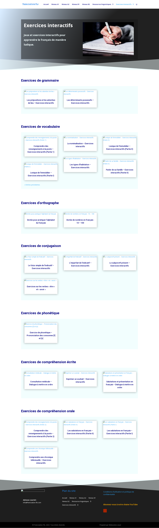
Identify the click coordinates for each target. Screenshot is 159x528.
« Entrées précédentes (32, 185)
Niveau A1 (55, 4)
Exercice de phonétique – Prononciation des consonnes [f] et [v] (41, 335)
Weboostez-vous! (115, 525)
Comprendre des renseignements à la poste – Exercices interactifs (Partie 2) (41, 433)
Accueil (46, 4)
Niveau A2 (65, 4)
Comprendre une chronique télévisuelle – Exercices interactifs (41, 460)
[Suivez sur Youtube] (105, 510)
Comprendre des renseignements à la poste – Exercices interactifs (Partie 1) (41, 149)
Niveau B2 (86, 4)
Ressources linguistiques (102, 4)
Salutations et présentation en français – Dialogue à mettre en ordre (119, 384)
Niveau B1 (76, 4)
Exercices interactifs (123, 4)
